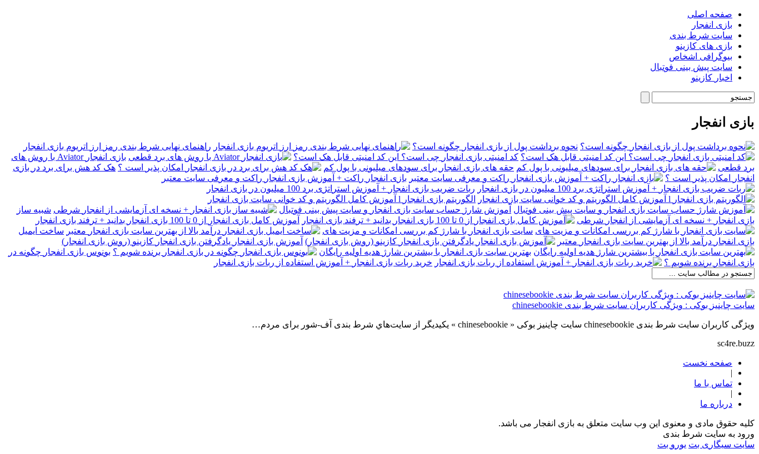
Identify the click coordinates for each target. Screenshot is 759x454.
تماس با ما (713, 383)
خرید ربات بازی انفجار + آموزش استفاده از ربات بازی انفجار (323, 262)
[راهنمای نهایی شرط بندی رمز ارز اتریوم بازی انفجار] (311, 146)
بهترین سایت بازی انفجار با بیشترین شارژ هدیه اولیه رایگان (425, 251)
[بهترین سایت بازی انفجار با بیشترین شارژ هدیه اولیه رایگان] (644, 251)
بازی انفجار (712, 24)
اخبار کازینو (711, 77)
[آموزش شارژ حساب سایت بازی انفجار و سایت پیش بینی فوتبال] (634, 209)
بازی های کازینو (704, 46)
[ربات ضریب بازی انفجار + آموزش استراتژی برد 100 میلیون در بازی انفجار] (616, 188)
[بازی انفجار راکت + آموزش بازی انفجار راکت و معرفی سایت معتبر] (536, 178)
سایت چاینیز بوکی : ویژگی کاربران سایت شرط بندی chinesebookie (633, 305)
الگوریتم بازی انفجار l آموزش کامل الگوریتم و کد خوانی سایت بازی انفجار (342, 199)
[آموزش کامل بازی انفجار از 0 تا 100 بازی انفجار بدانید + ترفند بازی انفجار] (438, 220)
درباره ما (716, 403)
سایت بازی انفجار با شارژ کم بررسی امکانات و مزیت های (427, 230)
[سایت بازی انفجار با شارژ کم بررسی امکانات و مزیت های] (645, 230)
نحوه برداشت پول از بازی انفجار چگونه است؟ (495, 146)
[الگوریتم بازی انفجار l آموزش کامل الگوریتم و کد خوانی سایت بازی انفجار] (616, 199)
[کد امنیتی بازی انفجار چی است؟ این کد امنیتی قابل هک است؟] (638, 157)
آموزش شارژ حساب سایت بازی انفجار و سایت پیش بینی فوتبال (395, 209)
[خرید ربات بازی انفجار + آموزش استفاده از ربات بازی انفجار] (548, 262)
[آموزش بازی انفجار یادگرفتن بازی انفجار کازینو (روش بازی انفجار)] (430, 241)
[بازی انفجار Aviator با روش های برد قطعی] (209, 157)
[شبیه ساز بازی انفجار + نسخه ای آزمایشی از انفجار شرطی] (165, 209)
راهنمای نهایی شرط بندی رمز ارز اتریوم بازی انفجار (117, 146)
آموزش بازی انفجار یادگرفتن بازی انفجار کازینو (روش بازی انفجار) (182, 241)
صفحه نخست (707, 362)
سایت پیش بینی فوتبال (691, 67)
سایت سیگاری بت (721, 444)
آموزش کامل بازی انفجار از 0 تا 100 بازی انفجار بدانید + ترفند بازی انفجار (167, 220)
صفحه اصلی (709, 14)
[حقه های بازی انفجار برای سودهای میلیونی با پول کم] (616, 167)
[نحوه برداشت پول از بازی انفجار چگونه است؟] (667, 146)
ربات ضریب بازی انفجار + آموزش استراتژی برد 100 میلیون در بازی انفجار (341, 188)
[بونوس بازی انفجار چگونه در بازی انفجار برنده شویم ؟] (215, 251)
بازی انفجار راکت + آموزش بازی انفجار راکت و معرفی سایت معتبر (284, 178)
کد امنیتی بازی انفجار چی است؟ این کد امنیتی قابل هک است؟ (405, 157)
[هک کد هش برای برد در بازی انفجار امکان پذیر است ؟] (219, 167)
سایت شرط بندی (701, 35)
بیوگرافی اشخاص (700, 56)
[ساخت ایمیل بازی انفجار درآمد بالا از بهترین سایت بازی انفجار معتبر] (193, 230)
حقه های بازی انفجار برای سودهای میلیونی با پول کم (418, 167)
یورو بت (671, 444)
